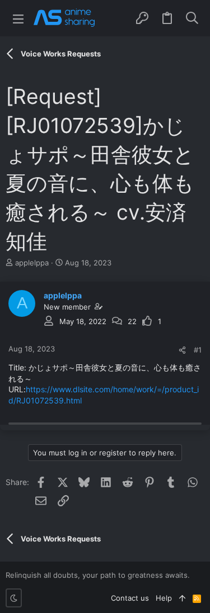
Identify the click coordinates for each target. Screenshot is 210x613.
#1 (198, 349)
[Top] (182, 598)
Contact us (130, 597)
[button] (18, 18)
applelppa (32, 262)
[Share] (182, 350)
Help (164, 597)
